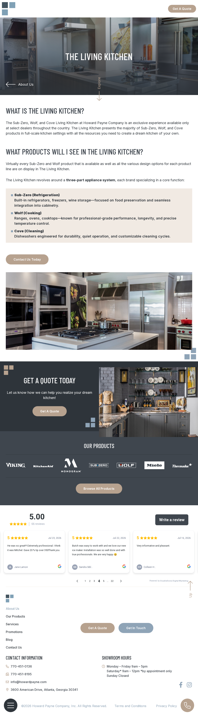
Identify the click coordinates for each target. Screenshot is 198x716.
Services (12, 624)
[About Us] (10, 84)
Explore (99, 83)
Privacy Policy (166, 706)
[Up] (190, 586)
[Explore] (99, 96)
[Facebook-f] (181, 685)
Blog (9, 640)
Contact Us (14, 647)
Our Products (15, 616)
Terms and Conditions (130, 706)
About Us (25, 84)
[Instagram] (189, 685)
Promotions (14, 632)
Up (190, 595)
